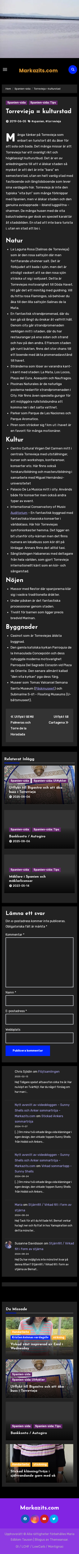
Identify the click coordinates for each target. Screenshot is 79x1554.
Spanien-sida (16, 102)
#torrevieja (53, 121)
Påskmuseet (44, 688)
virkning (58, 1337)
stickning (40, 1464)
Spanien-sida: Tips (43, 102)
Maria (18, 1205)
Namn (11, 992)
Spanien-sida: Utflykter (50, 780)
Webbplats (13, 1029)
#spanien (37, 121)
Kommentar (15, 934)
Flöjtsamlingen (49, 1071)
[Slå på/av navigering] (5, 69)
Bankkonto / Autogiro (27, 836)
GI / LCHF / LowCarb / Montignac (39, 1546)
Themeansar (59, 1539)
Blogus (40, 1539)
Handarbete (20, 1332)
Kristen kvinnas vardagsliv (30, 1337)
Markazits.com (38, 70)
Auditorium (19, 513)
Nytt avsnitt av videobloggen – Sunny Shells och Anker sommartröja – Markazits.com (42, 1110)
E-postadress (16, 1011)
